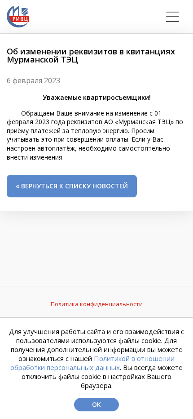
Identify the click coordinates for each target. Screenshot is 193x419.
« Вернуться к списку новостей (72, 186)
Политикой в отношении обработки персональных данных (92, 363)
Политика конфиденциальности (97, 304)
